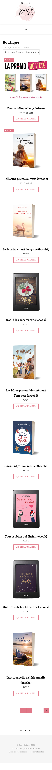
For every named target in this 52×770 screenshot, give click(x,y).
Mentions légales (36, 752)
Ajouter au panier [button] (26, 330)
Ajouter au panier (26, 119)
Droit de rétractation (18, 752)
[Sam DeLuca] (26, 12)
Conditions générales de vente (26, 748)
